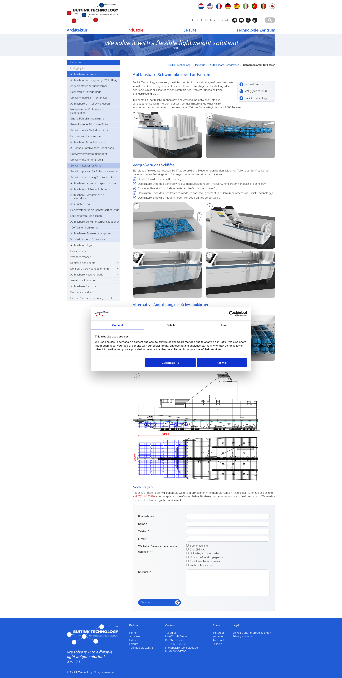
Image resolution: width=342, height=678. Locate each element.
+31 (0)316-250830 (144, 496)
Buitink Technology (179, 65)
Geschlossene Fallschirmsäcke (89, 124)
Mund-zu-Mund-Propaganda (206, 557)
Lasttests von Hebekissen (86, 215)
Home (196, 20)
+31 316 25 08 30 (175, 644)
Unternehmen (146, 516)
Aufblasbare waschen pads (86, 274)
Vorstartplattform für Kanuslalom (89, 239)
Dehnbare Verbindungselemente (90, 268)
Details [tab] (171, 325)
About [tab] (224, 325)
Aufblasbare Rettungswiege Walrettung (93, 80)
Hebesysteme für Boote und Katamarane (87, 111)
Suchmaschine (199, 545)
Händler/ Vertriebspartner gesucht (91, 298)
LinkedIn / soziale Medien (205, 553)
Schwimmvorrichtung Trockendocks (92, 177)
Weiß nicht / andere (202, 565)
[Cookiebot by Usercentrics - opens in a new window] (231, 313)
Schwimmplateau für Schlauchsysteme (94, 171)
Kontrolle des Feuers (82, 262)
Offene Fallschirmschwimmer (87, 118)
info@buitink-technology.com (182, 647)
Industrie (135, 30)
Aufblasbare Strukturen (84, 286)
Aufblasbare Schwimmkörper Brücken (93, 183)
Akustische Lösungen (83, 280)
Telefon (143, 531)
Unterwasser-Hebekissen (85, 136)
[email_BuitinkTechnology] (235, 20)
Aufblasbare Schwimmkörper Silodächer (94, 221)
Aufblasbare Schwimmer (85, 74)
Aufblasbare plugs (81, 245)
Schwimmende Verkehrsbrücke (89, 130)
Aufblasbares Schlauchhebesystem (91, 189)
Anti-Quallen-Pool (80, 204)
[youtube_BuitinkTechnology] (242, 20)
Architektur (77, 30)
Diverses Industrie (81, 292)
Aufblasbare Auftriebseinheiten (88, 142)
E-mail (142, 539)
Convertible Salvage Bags (85, 91)
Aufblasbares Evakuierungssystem (91, 233)
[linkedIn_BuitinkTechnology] (255, 20)
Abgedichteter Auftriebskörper (88, 86)
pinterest (218, 632)
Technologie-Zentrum (255, 30)
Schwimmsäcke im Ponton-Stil (88, 97)
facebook (219, 640)
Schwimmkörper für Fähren (86, 165)
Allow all (222, 362)
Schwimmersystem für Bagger (88, 153)
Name (142, 524)
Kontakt (223, 20)
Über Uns (209, 20)
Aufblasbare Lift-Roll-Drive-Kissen (90, 103)
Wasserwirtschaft (80, 257)
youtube (218, 636)
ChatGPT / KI (197, 549)
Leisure (189, 30)
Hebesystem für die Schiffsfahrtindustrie (94, 210)
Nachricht (144, 572)
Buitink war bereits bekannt (206, 561)
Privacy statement (243, 636)
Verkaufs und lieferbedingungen (252, 632)
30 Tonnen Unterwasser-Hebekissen (92, 148)
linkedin (217, 644)
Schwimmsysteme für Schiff (87, 159)
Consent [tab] (117, 325)
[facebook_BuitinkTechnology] (249, 20)
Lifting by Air (77, 68)
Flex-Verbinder (79, 251)
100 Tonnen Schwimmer (84, 227)
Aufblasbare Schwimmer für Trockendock (87, 196)
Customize (168, 362)
